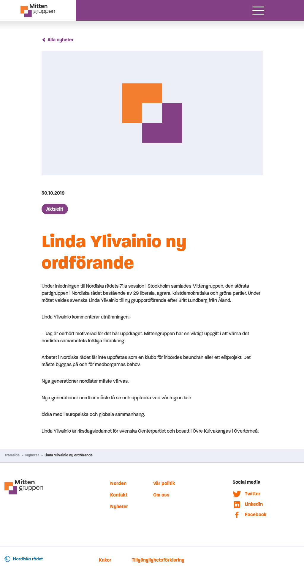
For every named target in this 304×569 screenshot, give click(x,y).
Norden (118, 483)
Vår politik (164, 483)
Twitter (252, 494)
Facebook (256, 514)
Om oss (161, 495)
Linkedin (254, 504)
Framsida (12, 455)
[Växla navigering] (258, 10)
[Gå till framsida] (38, 10)
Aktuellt (54, 209)
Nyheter (32, 455)
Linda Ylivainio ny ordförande (69, 455)
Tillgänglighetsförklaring (158, 560)
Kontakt (118, 495)
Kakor (105, 560)
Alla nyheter (61, 39)
